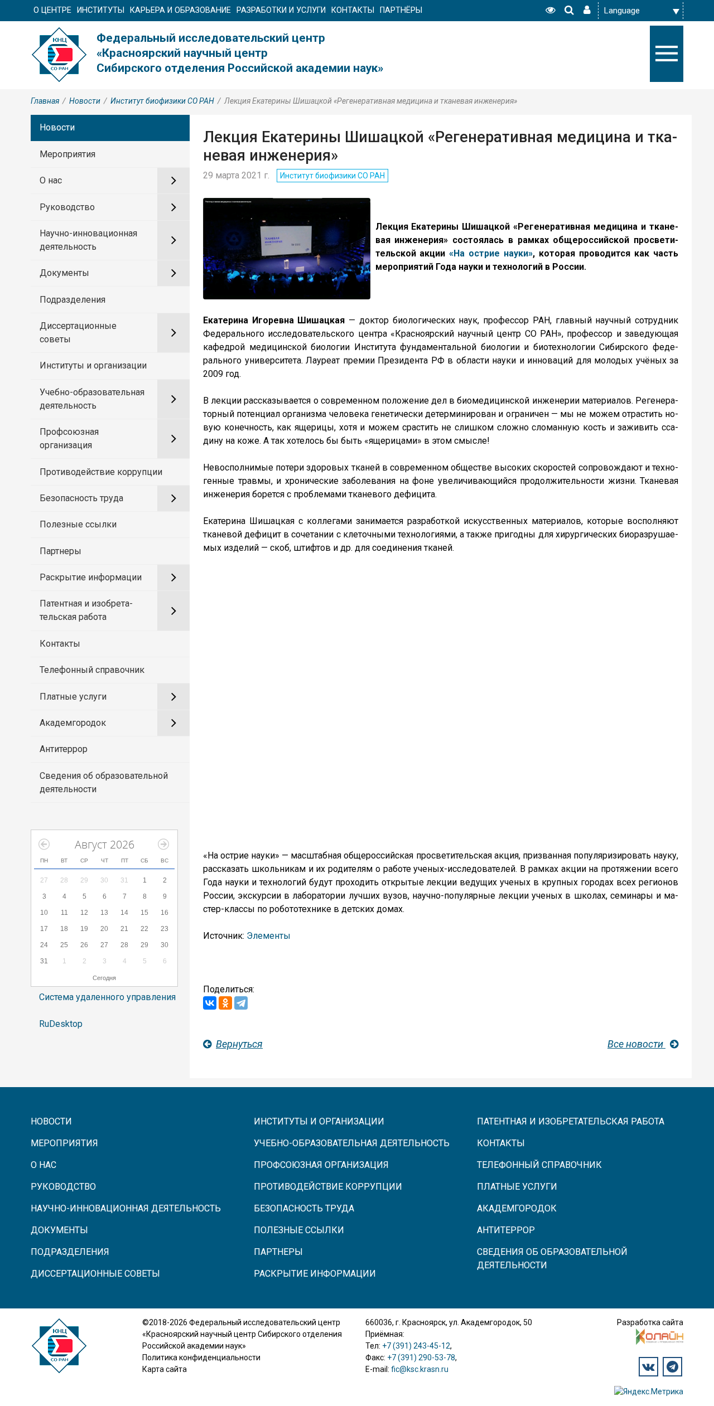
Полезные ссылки (78, 524)
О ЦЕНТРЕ (52, 10)
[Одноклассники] (225, 1003)
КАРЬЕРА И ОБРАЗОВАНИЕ (180, 10)
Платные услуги (73, 696)
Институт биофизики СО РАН (162, 100)
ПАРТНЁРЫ (401, 10)
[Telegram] (241, 1003)
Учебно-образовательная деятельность (92, 399)
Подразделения (72, 299)
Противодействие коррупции (101, 472)
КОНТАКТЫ (352, 10)
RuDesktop (61, 1024)
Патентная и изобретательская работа (86, 610)
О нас (51, 180)
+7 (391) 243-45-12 (416, 1345)
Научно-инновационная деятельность (88, 240)
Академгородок (73, 722)
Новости (84, 100)
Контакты (60, 643)
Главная (45, 100)
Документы (64, 273)
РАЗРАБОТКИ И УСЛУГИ (281, 10)
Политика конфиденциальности (201, 1357)
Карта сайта (164, 1369)
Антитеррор (64, 749)
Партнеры (60, 551)
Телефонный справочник (92, 670)
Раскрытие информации (91, 577)
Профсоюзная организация (69, 438)
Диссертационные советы (78, 333)
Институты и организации (93, 365)
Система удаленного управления (107, 997)
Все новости (636, 1044)
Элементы (269, 935)
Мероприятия (67, 154)
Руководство (67, 207)
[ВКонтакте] (209, 1003)
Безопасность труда (81, 498)
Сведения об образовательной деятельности (104, 782)
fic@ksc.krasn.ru (419, 1369)
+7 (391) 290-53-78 (421, 1357)
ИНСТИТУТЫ (100, 10)
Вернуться (239, 1044)
